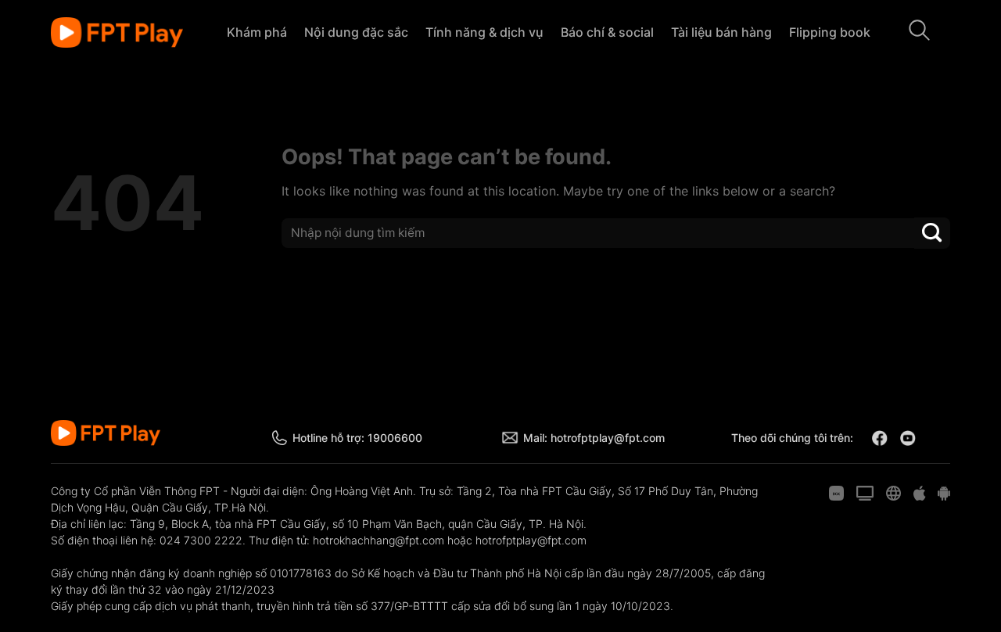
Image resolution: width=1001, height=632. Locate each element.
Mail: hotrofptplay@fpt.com (594, 437)
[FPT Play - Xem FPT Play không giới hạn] (117, 32)
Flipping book (829, 32)
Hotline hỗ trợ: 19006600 (357, 437)
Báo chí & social (607, 32)
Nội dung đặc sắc (356, 32)
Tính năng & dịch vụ (484, 32)
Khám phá (257, 32)
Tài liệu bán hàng (721, 32)
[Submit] (932, 232)
